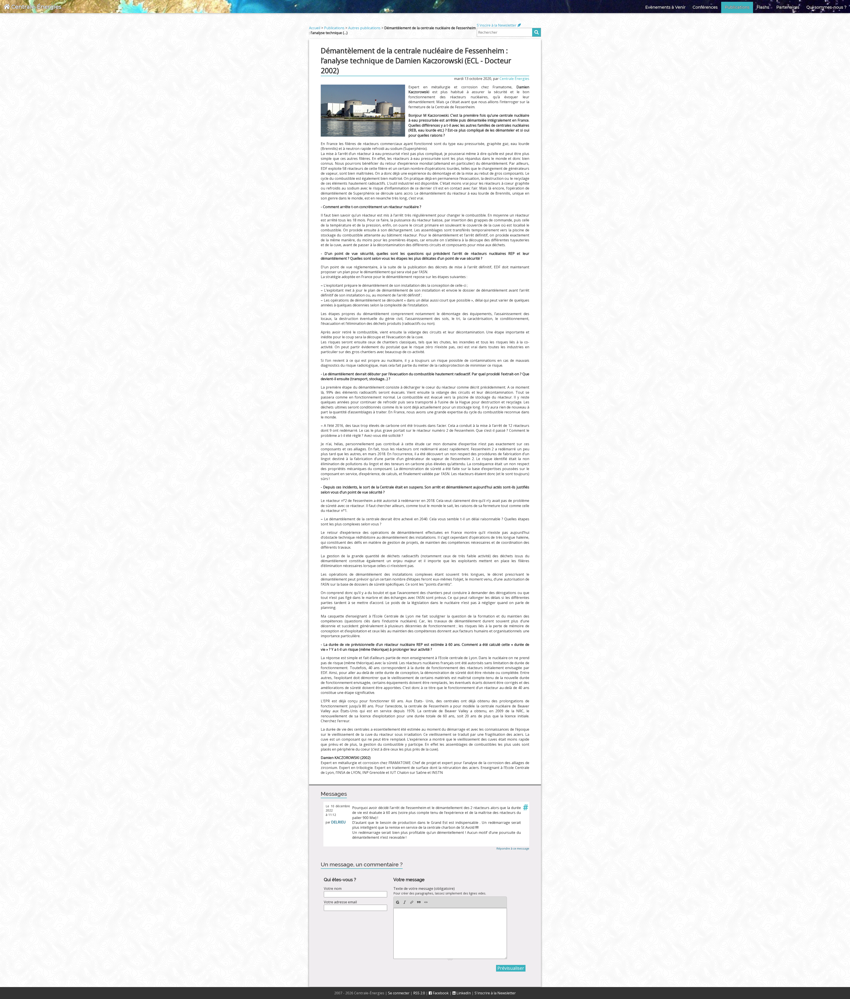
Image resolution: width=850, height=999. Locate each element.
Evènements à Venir (665, 7)
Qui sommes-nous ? (826, 7)
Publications (737, 7)
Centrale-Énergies (35, 6)
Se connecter (399, 993)
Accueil (314, 27)
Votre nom (333, 888)
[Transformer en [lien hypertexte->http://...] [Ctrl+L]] (411, 902)
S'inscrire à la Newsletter (495, 993)
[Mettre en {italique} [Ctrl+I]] (404, 902)
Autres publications (364, 27)
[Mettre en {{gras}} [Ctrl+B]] (397, 902)
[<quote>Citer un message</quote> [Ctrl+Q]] (418, 902)
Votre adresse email (340, 902)
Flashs (763, 7)
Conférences (705, 7)
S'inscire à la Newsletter (497, 25)
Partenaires (787, 7)
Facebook (440, 993)
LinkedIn (463, 993)
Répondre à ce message (512, 848)
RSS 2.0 (419, 993)
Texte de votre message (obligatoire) (424, 888)
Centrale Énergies (514, 78)
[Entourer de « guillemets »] (425, 902)
